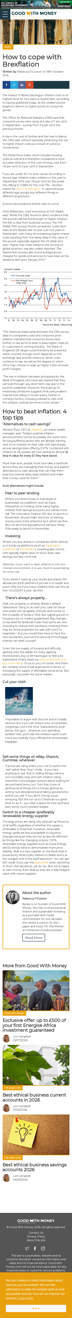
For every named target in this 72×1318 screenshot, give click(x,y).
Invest (8, 47)
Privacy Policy (36, 1236)
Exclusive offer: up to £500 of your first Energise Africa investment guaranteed (34, 1025)
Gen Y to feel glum (28, 189)
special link (41, 862)
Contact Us (36, 1232)
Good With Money (14, 1013)
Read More (33, 938)
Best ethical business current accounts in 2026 (34, 1097)
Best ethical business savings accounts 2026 (35, 1167)
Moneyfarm (27, 549)
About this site (36, 1240)
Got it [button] (36, 1308)
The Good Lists (13, 1088)
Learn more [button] (25, 1298)
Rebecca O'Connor (29, 71)
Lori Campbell (22, 1036)
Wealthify (37, 429)
